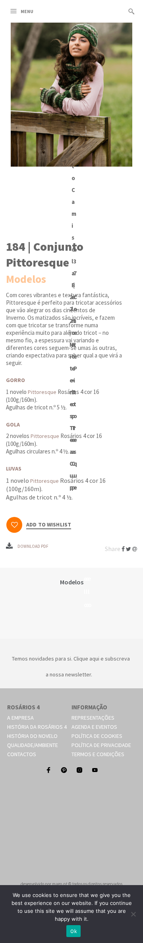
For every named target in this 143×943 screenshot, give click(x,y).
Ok (73, 931)
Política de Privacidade (101, 745)
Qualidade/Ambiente (32, 745)
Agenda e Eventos (94, 726)
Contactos (21, 754)
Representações (93, 717)
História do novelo (32, 735)
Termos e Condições (98, 754)
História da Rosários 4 (37, 726)
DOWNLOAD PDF (32, 546)
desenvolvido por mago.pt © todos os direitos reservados (71, 884)
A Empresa (20, 717)
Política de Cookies (97, 735)
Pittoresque (42, 392)
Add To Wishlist (48, 525)
